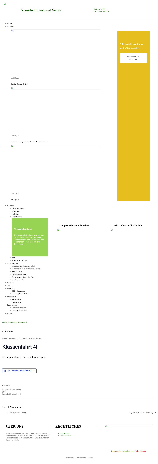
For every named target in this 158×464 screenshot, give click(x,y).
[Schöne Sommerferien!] (55, 31)
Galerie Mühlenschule (19, 308)
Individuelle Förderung (19, 274)
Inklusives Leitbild (18, 208)
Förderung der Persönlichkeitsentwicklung (26, 269)
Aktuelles (10, 26)
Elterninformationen (101, 11)
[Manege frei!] (55, 147)
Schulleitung (16, 211)
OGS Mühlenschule (18, 291)
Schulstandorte (17, 217)
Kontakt (10, 313)
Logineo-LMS (99, 9)
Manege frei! (16, 199)
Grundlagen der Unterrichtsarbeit (23, 277)
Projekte (10, 283)
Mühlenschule (16, 299)
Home (9, 23)
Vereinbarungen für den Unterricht (23, 266)
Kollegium (15, 214)
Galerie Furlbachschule (19, 310)
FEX (13, 258)
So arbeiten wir (12, 263)
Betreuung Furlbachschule (20, 294)
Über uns (10, 206)
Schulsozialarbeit (17, 280)
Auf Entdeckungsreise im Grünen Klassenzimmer (29, 142)
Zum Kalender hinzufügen (20, 371)
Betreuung (11, 288)
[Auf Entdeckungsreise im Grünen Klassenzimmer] (55, 89)
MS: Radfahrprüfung (17, 412)
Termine (10, 285)
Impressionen (12, 305)
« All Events (7, 331)
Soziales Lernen (17, 271)
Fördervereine (12, 297)
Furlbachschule (17, 302)
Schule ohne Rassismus (19, 260)
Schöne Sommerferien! (19, 84)
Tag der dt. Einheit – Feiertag (141, 412)
